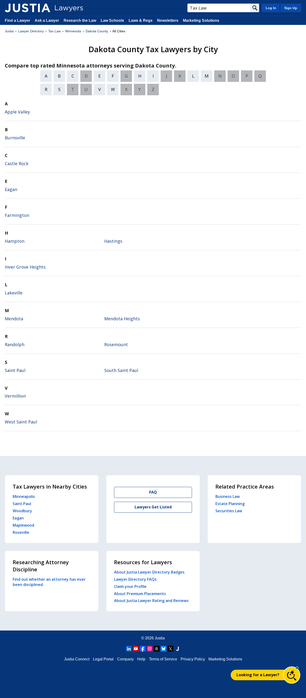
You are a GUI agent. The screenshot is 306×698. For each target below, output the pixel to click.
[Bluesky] (163, 649)
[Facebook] (143, 649)
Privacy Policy (193, 659)
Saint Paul (15, 370)
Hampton (14, 241)
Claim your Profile (130, 586)
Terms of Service (163, 659)
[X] (170, 649)
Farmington (17, 215)
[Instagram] (150, 649)
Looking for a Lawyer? (257, 674)
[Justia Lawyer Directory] (27, 8)
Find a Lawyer (17, 20)
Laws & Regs (141, 20)
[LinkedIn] (129, 649)
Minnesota (73, 31)
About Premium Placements (140, 593)
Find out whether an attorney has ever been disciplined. (49, 582)
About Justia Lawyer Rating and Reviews (151, 600)
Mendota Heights (122, 318)
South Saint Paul (121, 370)
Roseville (21, 532)
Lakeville (13, 293)
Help (141, 659)
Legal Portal (103, 659)
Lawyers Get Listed (153, 507)
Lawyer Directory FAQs (135, 579)
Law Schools (112, 20)
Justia (9, 31)
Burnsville (15, 138)
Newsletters (167, 20)
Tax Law (54, 31)
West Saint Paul (21, 422)
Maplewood (23, 525)
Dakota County (97, 31)
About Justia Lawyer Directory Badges (149, 572)
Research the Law (80, 20)
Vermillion (15, 396)
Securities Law (228, 510)
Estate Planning (230, 503)
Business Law (227, 496)
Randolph (14, 344)
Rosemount (116, 344)
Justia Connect (76, 659)
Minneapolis (24, 496)
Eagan (11, 189)
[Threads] (156, 649)
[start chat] (291, 675)
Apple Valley (17, 112)
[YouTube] (136, 649)
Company (125, 659)
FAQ (153, 492)
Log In (271, 8)
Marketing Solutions (201, 20)
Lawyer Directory (31, 31)
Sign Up (290, 8)
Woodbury (22, 510)
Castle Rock (16, 163)
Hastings (113, 241)
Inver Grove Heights (25, 267)
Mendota (14, 318)
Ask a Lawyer (47, 20)
